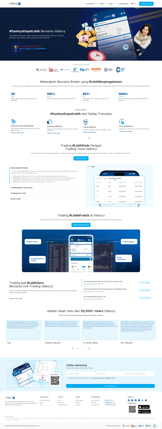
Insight (111, 4)
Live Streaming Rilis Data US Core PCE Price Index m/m (103, 281)
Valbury (19, 425)
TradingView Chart (18, 193)
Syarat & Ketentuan (98, 378)
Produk (101, 4)
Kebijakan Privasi (110, 378)
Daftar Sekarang (146, 3)
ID (134, 4)
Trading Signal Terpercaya (21, 188)
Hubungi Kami (123, 4)
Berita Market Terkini (19, 168)
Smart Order (16, 199)
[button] (72, 137)
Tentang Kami (90, 4)
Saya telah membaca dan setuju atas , (92, 378)
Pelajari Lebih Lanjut (17, 132)
